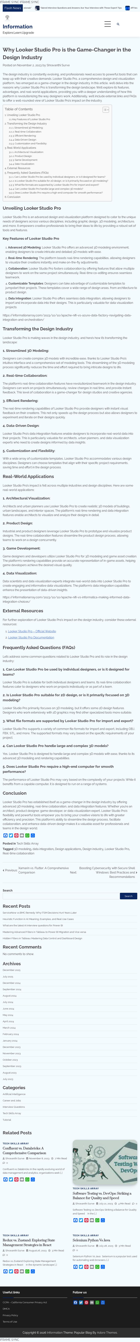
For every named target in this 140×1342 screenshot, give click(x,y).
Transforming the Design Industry (27, 123)
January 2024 (10, 1040)
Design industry (93, 849)
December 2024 (11, 982)
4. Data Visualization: (23, 164)
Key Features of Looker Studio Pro (31, 119)
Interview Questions (14, 1106)
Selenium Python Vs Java (91, 1240)
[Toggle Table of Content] (104, 110)
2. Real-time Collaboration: (27, 131)
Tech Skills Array (28, 843)
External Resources (18, 168)
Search (8, 890)
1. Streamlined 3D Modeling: (27, 127)
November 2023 (12, 1053)
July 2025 (8, 976)
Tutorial (7, 1119)
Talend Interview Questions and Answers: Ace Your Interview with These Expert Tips (45, 8)
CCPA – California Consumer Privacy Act (25, 1302)
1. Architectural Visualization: (28, 152)
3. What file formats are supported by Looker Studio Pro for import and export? (56, 184)
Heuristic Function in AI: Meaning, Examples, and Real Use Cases (38, 919)
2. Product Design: (22, 156)
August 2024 (9, 995)
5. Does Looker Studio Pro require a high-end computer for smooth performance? (58, 192)
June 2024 (8, 1008)
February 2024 (11, 1034)
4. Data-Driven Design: (24, 139)
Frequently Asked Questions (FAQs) (28, 172)
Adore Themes (107, 1332)
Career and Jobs (12, 1100)
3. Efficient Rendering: (24, 135)
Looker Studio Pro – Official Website (32, 631)
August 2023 (9, 1072)
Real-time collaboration (18, 853)
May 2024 (8, 1014)
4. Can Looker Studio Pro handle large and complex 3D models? (48, 188)
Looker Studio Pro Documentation (31, 637)
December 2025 (11, 970)
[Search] (118, 24)
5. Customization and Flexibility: (30, 143)
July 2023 (8, 1079)
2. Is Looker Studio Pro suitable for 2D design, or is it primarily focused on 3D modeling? (60, 180)
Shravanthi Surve (58, 65)
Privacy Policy (10, 1315)
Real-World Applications (21, 147)
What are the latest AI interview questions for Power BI (33, 925)
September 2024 (12, 989)
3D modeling (22, 849)
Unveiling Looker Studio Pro (23, 114)
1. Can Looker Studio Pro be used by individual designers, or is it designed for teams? (58, 176)
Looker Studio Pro (117, 849)
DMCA (6, 1308)
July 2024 (8, 1002)
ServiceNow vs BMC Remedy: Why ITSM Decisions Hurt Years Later (40, 912)
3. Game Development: (25, 160)
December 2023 (11, 1046)
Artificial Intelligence (14, 1094)
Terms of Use (10, 1321)
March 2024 (9, 1027)
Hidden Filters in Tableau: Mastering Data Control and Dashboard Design (42, 938)
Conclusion (13, 196)
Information (18, 26)
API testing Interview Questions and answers (116, 8)
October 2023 (10, 1059)
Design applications (68, 849)
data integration (43, 849)
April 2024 (8, 1021)
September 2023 (12, 1066)
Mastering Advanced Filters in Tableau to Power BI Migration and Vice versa (44, 931)
